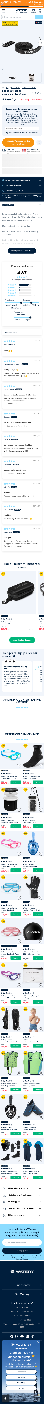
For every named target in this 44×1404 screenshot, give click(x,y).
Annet (21, 1388)
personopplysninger (22, 1259)
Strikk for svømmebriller (29, 88)
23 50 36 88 (23, 1307)
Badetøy (21, 1377)
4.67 (22, 272)
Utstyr (7, 88)
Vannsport (21, 1372)
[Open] (5, 1398)
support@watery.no (25, 1311)
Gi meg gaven (22, 1251)
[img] (9, 341)
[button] (2, 43)
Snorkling (21, 1383)
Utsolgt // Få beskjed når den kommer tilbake (18, 142)
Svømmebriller (15, 88)
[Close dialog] (38, 1342)
